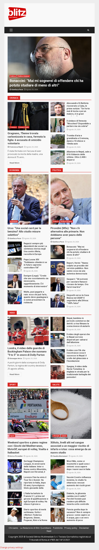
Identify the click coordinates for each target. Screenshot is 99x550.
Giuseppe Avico (16, 358)
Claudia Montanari (60, 456)
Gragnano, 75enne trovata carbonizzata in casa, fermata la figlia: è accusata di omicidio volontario (28, 116)
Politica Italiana (66, 221)
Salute (64, 436)
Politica (56, 221)
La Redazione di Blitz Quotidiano (35, 528)
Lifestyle (56, 436)
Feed (49, 531)
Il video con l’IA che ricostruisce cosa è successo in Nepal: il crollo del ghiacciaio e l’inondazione (58, 356)
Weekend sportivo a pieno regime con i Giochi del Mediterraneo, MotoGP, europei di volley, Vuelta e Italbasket (28, 414)
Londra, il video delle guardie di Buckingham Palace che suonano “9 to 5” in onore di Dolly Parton (28, 331)
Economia (13, 221)
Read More (14, 163)
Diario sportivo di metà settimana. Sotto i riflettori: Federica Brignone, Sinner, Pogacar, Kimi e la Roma (15, 515)
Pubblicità (58, 528)
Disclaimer (84, 528)
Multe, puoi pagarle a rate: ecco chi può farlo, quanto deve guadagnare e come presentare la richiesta (15, 297)
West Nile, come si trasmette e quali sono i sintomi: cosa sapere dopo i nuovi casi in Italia (58, 466)
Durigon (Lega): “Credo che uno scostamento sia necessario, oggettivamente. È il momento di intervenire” (15, 281)
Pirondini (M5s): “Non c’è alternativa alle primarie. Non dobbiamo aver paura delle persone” (71, 199)
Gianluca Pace (17, 89)
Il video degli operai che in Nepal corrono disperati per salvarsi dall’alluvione (58, 340)
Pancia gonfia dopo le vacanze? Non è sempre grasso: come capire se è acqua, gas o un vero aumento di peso (58, 515)
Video (12, 342)
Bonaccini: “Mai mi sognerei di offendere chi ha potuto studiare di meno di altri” (58, 252)
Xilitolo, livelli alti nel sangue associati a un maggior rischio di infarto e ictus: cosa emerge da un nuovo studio (71, 414)
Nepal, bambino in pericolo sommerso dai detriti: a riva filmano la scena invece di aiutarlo (58, 324)
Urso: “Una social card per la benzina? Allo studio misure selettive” (28, 199)
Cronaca (13, 72)
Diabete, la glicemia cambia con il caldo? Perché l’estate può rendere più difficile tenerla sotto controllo (58, 499)
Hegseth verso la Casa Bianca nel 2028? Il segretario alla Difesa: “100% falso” (58, 300)
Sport (12, 436)
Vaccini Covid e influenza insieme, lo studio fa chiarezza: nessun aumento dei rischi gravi (58, 482)
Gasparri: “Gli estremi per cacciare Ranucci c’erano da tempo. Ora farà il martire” (58, 284)
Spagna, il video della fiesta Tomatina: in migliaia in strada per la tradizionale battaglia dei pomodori (58, 372)
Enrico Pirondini (16, 456)
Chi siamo (13, 528)
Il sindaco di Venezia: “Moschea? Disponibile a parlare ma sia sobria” (58, 125)
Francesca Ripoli (16, 147)
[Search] (88, 30)
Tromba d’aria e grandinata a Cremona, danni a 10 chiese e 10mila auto (58, 141)
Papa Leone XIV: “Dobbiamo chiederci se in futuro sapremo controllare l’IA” (15, 265)
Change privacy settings (11, 547)
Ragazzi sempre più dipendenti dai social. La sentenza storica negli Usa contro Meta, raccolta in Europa (15, 249)
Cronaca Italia (24, 72)
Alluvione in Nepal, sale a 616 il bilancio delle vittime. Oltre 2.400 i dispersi (58, 157)
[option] (49, 65)
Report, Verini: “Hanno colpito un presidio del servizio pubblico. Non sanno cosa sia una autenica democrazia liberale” (58, 268)
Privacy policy (70, 528)
